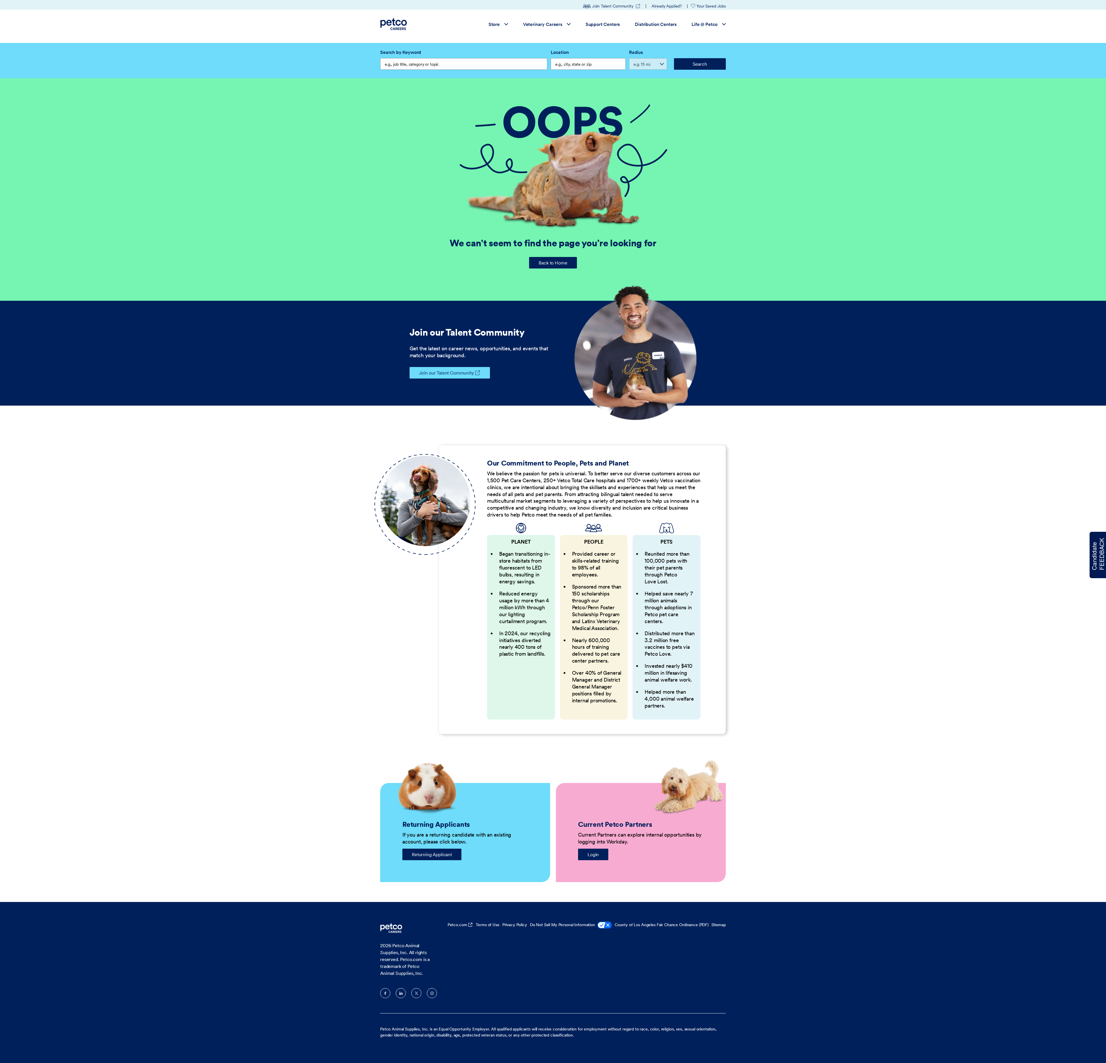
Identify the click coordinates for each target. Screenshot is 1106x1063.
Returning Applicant (432, 854)
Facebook (385, 993)
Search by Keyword (400, 52)
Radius (636, 52)
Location (560, 52)
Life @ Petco (704, 24)
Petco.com (457, 924)
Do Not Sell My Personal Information (562, 924)
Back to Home (553, 263)
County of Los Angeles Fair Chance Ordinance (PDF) (662, 924)
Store (494, 24)
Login (593, 854)
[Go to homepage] (394, 24)
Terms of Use (487, 924)
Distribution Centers (656, 24)
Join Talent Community (616, 6)
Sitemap (718, 924)
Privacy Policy (514, 924)
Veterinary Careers (542, 24)
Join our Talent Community (446, 373)
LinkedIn (401, 993)
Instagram (432, 993)
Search (700, 64)
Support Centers (603, 24)
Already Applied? (667, 6)
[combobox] (588, 64)
